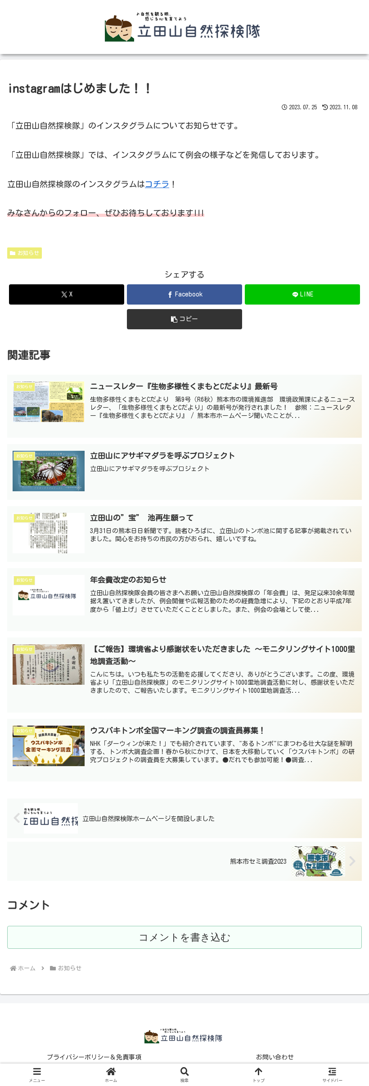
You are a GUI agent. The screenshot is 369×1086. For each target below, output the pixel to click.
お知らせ (28, 253)
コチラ (157, 184)
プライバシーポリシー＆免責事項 (94, 1057)
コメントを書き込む (185, 937)
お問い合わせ (275, 1057)
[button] (184, 319)
